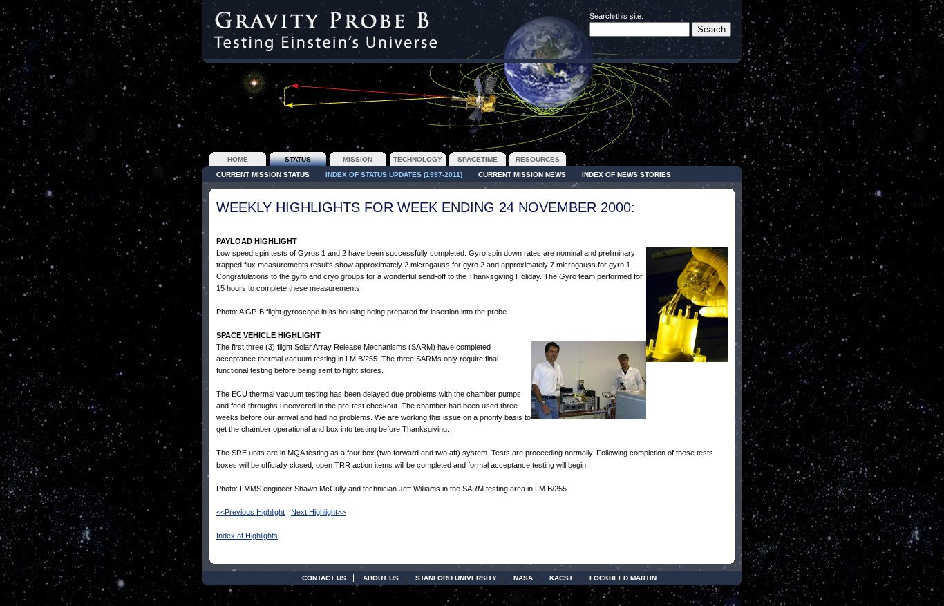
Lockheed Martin (623, 578)
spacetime (477, 159)
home (237, 159)
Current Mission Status (263, 174)
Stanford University (456, 578)
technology (417, 159)
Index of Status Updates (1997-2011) (393, 174)
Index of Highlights (247, 535)
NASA (523, 578)
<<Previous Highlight (250, 512)
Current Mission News (522, 174)
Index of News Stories (626, 174)
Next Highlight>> (318, 512)
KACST (561, 578)
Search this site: (616, 16)
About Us (381, 578)
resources (538, 159)
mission (357, 159)
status (298, 159)
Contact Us (324, 578)
